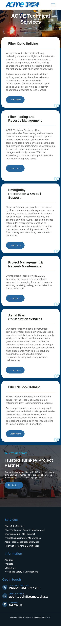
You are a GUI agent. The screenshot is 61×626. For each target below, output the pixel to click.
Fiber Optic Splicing (23, 43)
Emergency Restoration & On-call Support (24, 193)
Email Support (16, 594)
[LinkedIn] (4, 604)
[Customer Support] (4, 587)
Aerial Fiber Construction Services (25, 317)
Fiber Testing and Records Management (25, 119)
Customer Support (19, 585)
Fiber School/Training (24, 387)
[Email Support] (4, 595)
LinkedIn (13, 602)
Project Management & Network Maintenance (25, 264)
